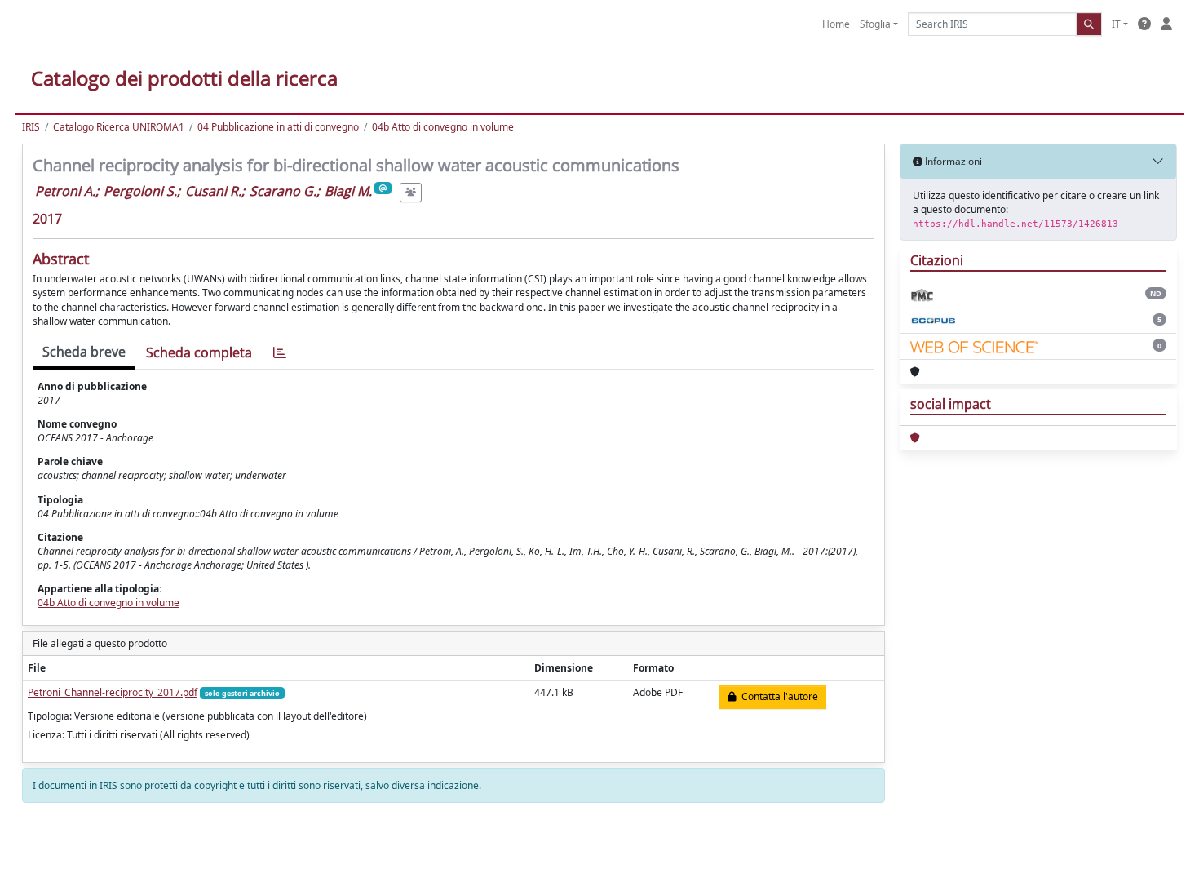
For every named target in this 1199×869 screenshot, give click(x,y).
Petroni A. (65, 191)
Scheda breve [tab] (84, 352)
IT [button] (1116, 24)
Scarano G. (283, 191)
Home (836, 24)
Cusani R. (213, 191)
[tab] (280, 353)
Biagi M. (348, 191)
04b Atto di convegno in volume (443, 127)
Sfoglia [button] (875, 24)
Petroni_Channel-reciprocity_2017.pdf (112, 692)
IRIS (31, 127)
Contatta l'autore (777, 696)
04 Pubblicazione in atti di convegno (278, 127)
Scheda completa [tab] (199, 352)
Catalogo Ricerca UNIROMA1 (118, 127)
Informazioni (952, 161)
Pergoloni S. (140, 191)
